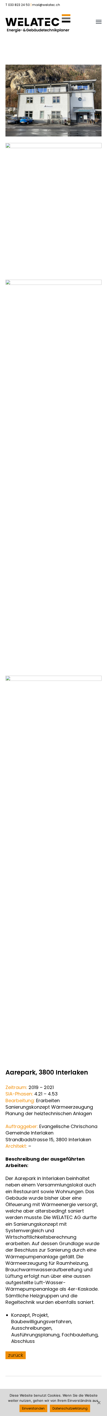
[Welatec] (37, 23)
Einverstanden (33, 1408)
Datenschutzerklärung (70, 1408)
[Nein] (98, 1402)
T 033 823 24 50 (17, 5)
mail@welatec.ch (46, 5)
